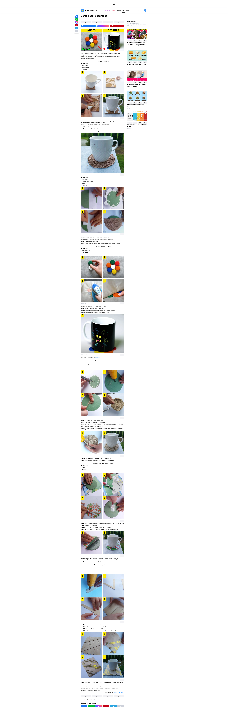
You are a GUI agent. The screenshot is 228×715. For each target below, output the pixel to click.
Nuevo (114, 10)
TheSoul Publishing (135, 23)
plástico (94, 306)
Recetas (128, 67)
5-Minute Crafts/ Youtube (119, 692)
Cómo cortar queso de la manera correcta (136, 65)
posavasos (97, 357)
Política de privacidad (139, 17)
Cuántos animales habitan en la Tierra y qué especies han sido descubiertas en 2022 (136, 44)
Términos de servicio (130, 20)
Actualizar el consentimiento (131, 21)
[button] (129, 41)
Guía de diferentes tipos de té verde (135, 105)
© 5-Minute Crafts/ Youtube (85, 303)
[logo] (89, 10)
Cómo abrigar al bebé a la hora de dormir (137, 125)
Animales (129, 47)
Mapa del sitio (137, 20)
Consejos (129, 128)
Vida (132, 88)
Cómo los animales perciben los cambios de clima (136, 85)
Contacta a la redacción (131, 17)
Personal (108, 10)
